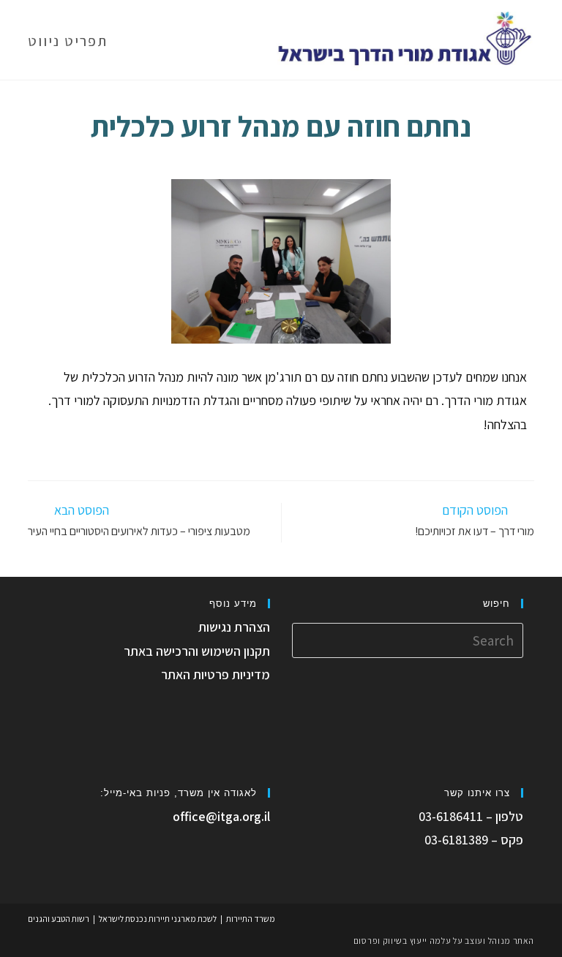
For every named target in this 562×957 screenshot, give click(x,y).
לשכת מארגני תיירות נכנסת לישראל (158, 918)
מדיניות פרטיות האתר (215, 674)
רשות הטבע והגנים (58, 918)
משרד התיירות (250, 918)
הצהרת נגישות (234, 627)
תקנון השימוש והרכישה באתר (197, 651)
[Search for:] (407, 639)
